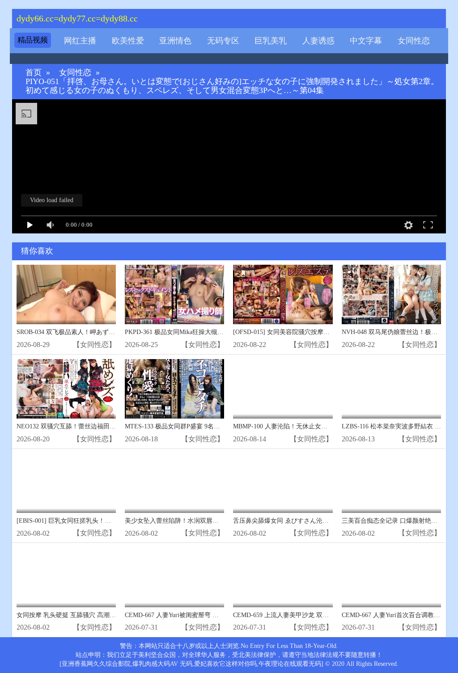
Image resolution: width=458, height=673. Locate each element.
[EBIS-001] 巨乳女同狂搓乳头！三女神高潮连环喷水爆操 (95, 520)
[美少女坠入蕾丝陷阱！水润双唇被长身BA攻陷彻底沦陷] (174, 483)
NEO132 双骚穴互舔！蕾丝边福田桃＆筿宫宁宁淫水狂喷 (94, 426)
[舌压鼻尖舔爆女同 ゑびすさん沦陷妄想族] (282, 483)
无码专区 (223, 40)
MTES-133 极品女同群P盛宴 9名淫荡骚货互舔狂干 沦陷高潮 (208, 426)
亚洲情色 (175, 40)
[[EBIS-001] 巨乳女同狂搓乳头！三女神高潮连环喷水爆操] (66, 483)
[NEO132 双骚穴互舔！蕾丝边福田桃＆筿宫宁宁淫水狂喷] (66, 389)
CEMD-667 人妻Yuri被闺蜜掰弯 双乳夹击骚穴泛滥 (194, 615)
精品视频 (32, 40)
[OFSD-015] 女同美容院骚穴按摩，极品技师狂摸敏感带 (309, 332)
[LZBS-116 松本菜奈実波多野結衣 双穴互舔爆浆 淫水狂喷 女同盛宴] (391, 389)
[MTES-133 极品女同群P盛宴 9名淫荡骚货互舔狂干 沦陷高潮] (174, 389)
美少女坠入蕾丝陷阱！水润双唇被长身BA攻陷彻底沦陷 (201, 520)
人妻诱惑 (318, 40)
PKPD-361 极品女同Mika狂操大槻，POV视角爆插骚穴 (199, 332)
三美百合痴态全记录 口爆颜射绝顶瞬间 (396, 520)
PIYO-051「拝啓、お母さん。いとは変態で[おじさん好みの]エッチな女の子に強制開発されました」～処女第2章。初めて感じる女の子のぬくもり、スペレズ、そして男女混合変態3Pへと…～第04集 (232, 86)
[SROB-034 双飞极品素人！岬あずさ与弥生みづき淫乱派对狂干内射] (66, 294)
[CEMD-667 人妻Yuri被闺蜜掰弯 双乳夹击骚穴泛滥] (174, 577)
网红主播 (80, 40)
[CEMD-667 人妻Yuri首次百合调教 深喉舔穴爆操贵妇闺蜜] (391, 577)
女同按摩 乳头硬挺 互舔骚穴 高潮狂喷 (69, 615)
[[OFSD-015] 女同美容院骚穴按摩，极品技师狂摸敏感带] (282, 294)
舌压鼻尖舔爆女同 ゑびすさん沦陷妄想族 (290, 520)
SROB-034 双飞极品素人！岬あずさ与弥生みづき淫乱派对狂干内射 (110, 332)
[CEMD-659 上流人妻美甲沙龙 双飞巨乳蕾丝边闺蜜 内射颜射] (282, 577)
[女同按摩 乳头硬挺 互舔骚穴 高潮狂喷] (66, 577)
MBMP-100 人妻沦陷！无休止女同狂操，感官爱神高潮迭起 (314, 426)
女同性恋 (414, 40)
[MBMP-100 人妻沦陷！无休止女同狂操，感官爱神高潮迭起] (282, 389)
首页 (33, 72)
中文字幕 (366, 40)
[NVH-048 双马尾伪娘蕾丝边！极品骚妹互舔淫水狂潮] (391, 294)
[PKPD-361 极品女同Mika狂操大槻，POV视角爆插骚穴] (174, 294)
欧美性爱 (128, 40)
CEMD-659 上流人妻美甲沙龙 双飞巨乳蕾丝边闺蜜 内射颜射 (316, 615)
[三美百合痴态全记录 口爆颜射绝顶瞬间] (391, 483)
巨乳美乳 (270, 40)
